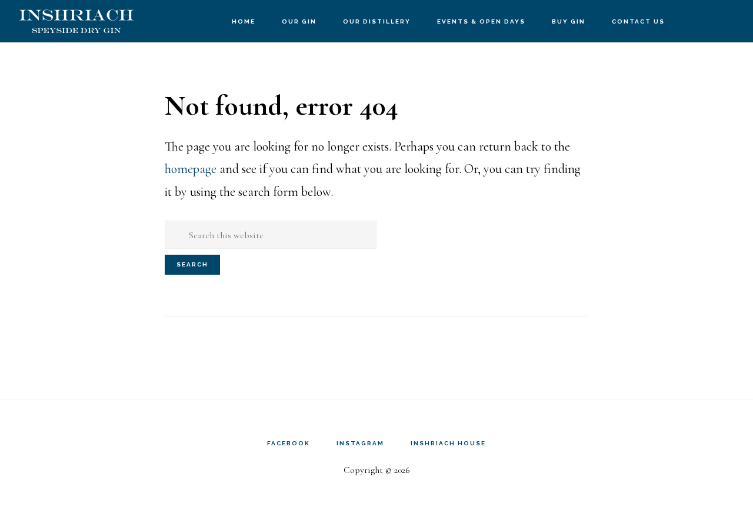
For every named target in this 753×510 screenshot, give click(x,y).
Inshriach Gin (76, 21)
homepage (190, 168)
